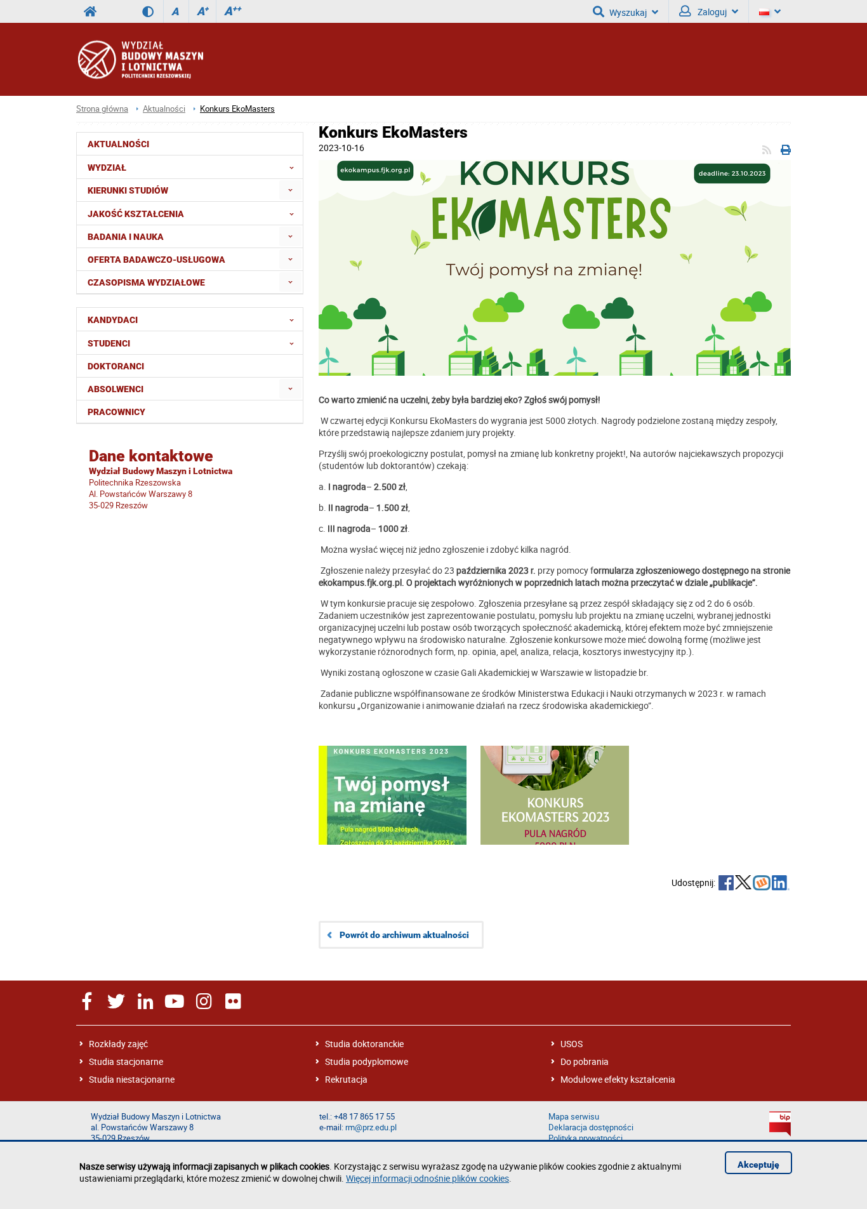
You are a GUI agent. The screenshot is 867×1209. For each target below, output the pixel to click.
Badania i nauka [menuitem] (126, 237)
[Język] (770, 11)
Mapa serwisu (573, 1116)
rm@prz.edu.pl (371, 1127)
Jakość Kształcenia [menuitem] (136, 214)
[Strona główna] (139, 59)
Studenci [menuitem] (109, 343)
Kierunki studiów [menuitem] (128, 190)
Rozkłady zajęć (118, 1044)
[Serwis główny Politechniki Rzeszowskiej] (90, 11)
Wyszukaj (628, 12)
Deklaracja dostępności (590, 1127)
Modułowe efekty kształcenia (617, 1079)
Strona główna (102, 108)
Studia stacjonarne (126, 1061)
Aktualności (164, 108)
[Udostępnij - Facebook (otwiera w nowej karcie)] (726, 884)
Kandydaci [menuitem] (113, 320)
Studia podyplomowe (366, 1061)
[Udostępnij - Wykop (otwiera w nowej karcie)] (762, 884)
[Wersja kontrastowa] (152, 11)
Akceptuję (758, 1164)
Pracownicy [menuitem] (116, 412)
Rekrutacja (346, 1079)
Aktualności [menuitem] (118, 144)
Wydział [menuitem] (107, 167)
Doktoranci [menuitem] (116, 366)
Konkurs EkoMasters (237, 108)
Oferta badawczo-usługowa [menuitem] (156, 259)
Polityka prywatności (585, 1138)
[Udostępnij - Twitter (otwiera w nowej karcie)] (743, 884)
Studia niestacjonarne (132, 1079)
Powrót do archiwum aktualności (404, 935)
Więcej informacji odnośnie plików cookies (427, 1178)
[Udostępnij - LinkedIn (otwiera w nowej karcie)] (781, 884)
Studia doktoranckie (364, 1044)
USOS (571, 1044)
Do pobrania (584, 1061)
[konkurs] (555, 269)
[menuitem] (290, 190)
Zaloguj (711, 12)
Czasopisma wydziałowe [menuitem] (146, 282)
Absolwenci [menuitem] (115, 389)
